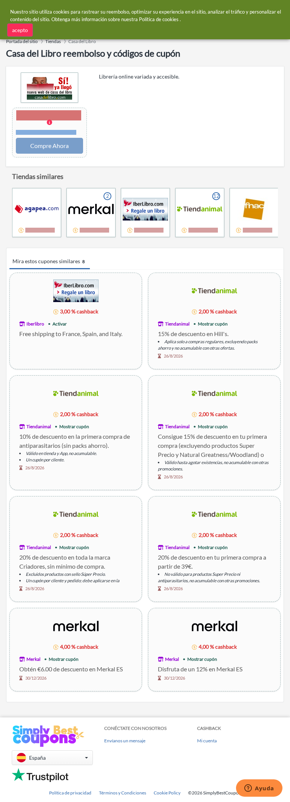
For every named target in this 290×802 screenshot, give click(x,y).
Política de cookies (159, 19)
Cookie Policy (167, 793)
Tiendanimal (177, 324)
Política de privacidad (70, 793)
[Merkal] (76, 625)
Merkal (33, 659)
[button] (49, 123)
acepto (20, 30)
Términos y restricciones (46, 132)
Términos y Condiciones (122, 793)
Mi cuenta (207, 740)
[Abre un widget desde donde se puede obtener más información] (259, 788)
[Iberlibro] (76, 290)
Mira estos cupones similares (48, 261)
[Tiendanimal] (214, 290)
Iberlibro (35, 324)
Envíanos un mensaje (124, 740)
